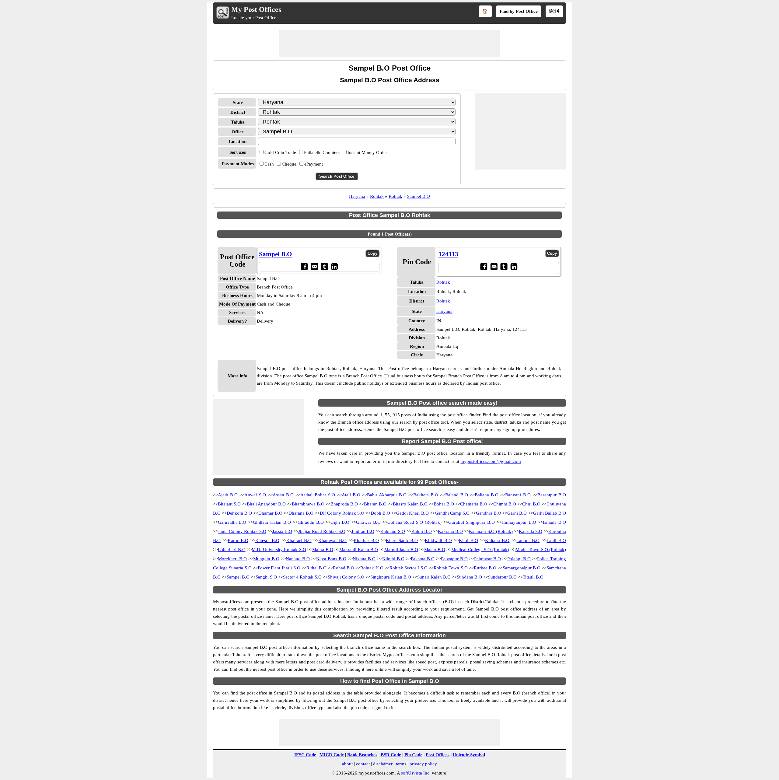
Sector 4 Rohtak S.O (302, 577)
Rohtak (377, 196)
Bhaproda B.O (344, 504)
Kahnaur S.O (392, 531)
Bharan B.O (375, 504)
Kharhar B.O (366, 540)
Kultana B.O (497, 540)
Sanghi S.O (266, 577)
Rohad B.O (343, 567)
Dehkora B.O (239, 513)
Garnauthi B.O (232, 522)
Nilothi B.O (393, 558)
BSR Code (391, 754)
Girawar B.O (368, 522)
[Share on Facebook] (304, 266)
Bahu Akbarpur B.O (386, 494)
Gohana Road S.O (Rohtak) (414, 522)
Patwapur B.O (454, 558)
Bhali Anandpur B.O (266, 504)
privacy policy (423, 763)
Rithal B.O (316, 567)
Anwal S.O (255, 494)
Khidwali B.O (438, 540)
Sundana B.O (469, 577)
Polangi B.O (519, 558)
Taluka (238, 122)
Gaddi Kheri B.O (412, 513)
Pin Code (413, 754)
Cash (269, 164)
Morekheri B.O (232, 558)
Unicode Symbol (469, 754)
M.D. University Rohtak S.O (279, 549)
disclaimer (383, 763)
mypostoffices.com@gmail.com (490, 461)
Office (238, 131)
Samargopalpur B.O (521, 567)
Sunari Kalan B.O (434, 577)
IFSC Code (305, 754)
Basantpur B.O (551, 494)
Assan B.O (283, 494)
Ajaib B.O (228, 494)
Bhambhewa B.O (308, 504)
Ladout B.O (528, 540)
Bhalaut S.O (229, 504)
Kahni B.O (421, 531)
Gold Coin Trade (280, 152)
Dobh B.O (380, 513)
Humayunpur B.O (518, 522)
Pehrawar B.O (487, 558)
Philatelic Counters (322, 152)
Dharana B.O (300, 513)
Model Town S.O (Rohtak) (540, 549)
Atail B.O (351, 494)
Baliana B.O (486, 494)
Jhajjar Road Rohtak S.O (321, 531)
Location (237, 141)
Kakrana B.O (450, 531)
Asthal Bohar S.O (317, 494)
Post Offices (437, 754)
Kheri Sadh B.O (402, 540)
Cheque (289, 164)
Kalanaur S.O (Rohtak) (490, 531)
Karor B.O (238, 540)
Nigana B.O (364, 558)
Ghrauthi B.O (311, 522)
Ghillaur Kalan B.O (272, 522)
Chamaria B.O (473, 504)
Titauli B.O (533, 577)
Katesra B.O (267, 540)
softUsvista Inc (415, 773)
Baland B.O (456, 494)
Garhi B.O (517, 513)
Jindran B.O (362, 531)
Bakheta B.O (425, 494)
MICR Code (332, 754)
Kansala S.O (530, 531)
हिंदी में (554, 11)
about (347, 763)
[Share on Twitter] (324, 266)
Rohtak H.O (371, 567)
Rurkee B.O (485, 567)
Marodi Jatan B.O (401, 549)
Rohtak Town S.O (451, 567)
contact (363, 763)
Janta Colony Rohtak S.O (242, 531)
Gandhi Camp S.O (452, 513)
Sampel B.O (418, 196)
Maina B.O (322, 549)
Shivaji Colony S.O (346, 577)
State (238, 102)
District (237, 112)
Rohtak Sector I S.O (409, 567)
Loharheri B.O (232, 549)
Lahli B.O (556, 540)
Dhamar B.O (270, 513)
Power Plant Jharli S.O (279, 567)
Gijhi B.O (339, 522)
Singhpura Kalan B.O (390, 577)
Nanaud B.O (298, 558)
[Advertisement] (389, 43)
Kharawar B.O (332, 540)
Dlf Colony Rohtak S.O (342, 513)
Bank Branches (362, 754)
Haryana (357, 196)
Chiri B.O (531, 504)
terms (401, 763)
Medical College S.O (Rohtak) (480, 549)
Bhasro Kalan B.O (410, 504)
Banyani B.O (517, 494)
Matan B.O (434, 549)
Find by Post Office (519, 11)
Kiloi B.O (468, 540)
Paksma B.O (423, 558)
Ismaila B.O (554, 522)
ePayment (313, 164)
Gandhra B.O (488, 513)
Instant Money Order (367, 152)
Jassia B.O (282, 531)
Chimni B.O (504, 504)
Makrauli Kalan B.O (358, 549)
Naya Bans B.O (331, 558)
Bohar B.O (444, 504)
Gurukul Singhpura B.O (471, 522)
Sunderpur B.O (502, 577)
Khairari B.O (299, 540)
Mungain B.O (266, 558)
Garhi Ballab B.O (549, 513)
